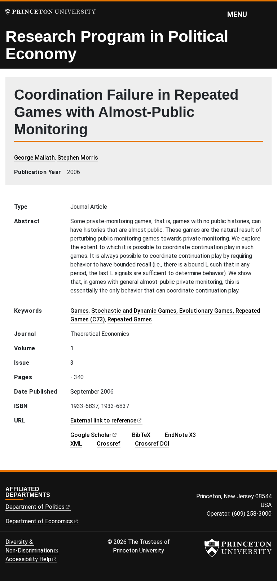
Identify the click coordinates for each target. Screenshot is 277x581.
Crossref (108, 443)
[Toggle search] (267, 14)
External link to (103, 420)
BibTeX (141, 435)
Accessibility (28, 559)
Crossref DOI (152, 443)
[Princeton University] (50, 12)
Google (90, 435)
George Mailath (34, 157)
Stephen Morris (77, 157)
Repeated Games (129, 319)
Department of (35, 506)
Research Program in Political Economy (116, 44)
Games (79, 310)
